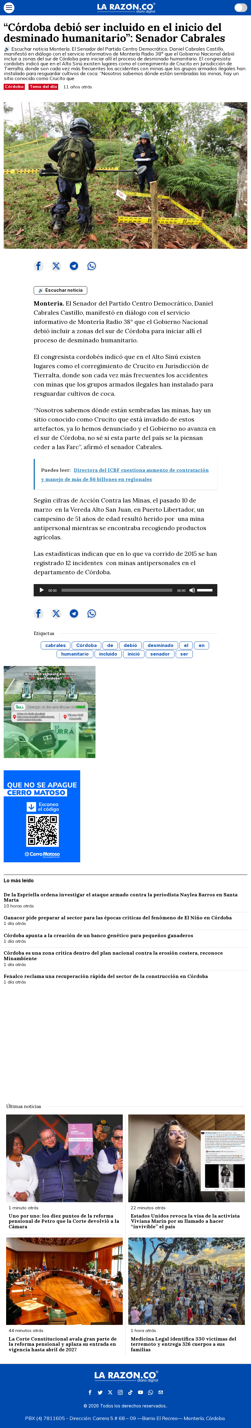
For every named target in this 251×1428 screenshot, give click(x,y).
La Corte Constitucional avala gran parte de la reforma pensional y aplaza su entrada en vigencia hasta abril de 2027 (63, 1344)
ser (184, 654)
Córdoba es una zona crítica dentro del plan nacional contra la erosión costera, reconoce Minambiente (113, 955)
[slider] (205, 589)
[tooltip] (38, 266)
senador (160, 654)
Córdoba (14, 86)
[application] (125, 590)
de (110, 645)
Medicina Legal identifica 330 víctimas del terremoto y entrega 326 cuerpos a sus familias (183, 1344)
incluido (108, 654)
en (201, 645)
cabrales (55, 645)
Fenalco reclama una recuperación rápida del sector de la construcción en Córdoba (106, 976)
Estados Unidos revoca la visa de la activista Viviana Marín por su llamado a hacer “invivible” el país (185, 1221)
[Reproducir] (42, 590)
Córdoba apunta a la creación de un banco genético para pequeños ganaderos (98, 935)
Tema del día (43, 86)
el (186, 645)
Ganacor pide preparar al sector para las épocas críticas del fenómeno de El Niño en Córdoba (118, 918)
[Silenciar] (192, 590)
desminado (161, 645)
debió (130, 645)
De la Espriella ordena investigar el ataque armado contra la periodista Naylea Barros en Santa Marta (121, 897)
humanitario (75, 654)
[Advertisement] (125, 1040)
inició (134, 654)
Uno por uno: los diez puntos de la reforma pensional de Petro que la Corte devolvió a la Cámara (64, 1221)
